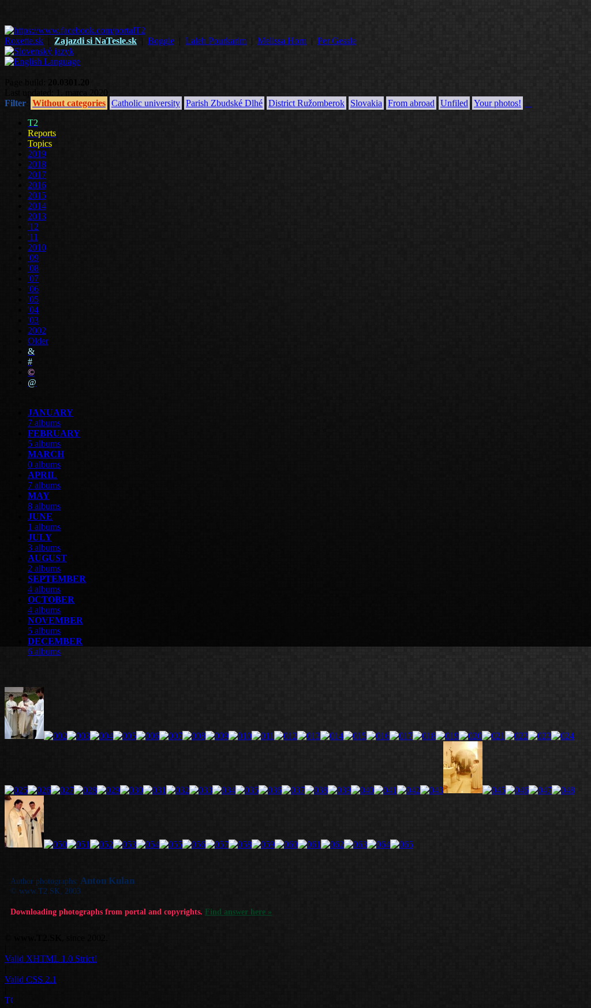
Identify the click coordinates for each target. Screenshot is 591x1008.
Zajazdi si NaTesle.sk (95, 41)
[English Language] (42, 61)
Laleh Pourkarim (215, 41)
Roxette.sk (24, 41)
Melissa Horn (281, 41)
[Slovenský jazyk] (39, 51)
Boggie (161, 41)
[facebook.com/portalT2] (75, 30)
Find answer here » (238, 912)
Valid (51, 959)
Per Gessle (336, 41)
